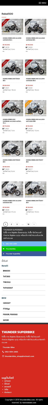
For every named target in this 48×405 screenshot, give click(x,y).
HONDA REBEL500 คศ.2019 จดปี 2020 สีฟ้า (35, 120)
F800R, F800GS (10, 314)
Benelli (5, 265)
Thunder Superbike (12, 254)
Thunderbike (10, 249)
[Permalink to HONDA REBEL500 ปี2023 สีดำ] (12, 148)
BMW (4, 297)
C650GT (7, 303)
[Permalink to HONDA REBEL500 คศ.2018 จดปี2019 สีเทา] (12, 26)
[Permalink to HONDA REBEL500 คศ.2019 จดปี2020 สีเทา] (35, 67)
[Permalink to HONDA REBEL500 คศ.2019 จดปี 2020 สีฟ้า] (35, 108)
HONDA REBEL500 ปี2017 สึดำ (34, 202)
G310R (6, 320)
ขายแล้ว (27, 22)
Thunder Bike (9, 347)
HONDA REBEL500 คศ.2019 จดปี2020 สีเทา (35, 80)
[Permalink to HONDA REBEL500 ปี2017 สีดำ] (35, 148)
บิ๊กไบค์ (6, 383)
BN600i (6, 270)
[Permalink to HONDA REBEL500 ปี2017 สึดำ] (35, 189)
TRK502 (6, 282)
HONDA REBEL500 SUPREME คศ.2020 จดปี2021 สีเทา (12, 121)
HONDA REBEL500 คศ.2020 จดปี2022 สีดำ (35, 39)
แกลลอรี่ (7, 386)
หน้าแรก (7, 381)
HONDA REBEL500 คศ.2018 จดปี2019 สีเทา (12, 39)
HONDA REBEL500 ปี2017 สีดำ (34, 161)
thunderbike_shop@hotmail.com (19, 356)
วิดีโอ (6, 389)
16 (28, 224)
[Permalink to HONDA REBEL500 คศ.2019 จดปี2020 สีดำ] (12, 189)
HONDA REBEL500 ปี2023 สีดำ (11, 161)
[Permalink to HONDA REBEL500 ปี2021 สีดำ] (12, 67)
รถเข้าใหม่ (28, 62)
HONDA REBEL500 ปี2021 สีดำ (11, 80)
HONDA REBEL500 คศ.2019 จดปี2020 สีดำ (12, 202)
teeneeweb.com (29, 402)
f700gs (6, 308)
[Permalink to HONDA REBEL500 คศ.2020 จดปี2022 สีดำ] (35, 26)
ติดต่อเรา (8, 392)
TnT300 (6, 276)
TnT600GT (8, 287)
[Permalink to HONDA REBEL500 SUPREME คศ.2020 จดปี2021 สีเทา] (12, 108)
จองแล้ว (27, 103)
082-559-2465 (11, 244)
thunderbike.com (27, 399)
